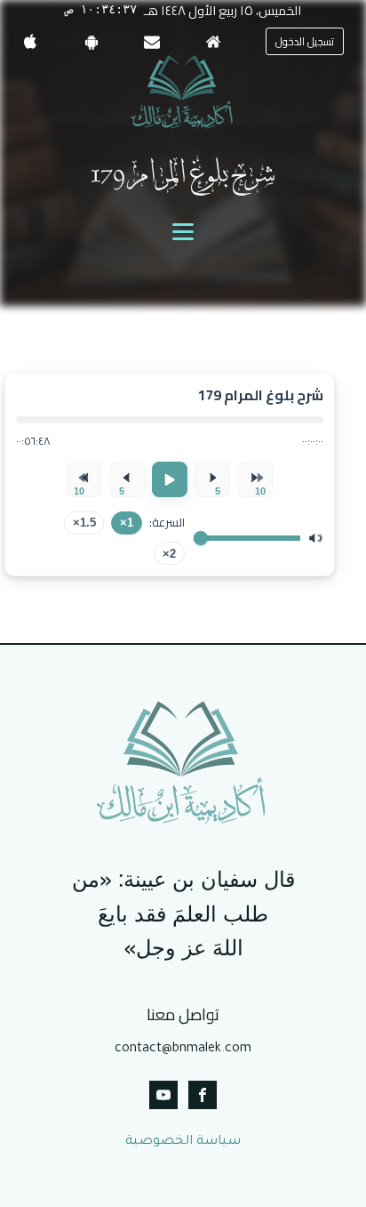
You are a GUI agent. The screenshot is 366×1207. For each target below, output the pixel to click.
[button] (304, 41)
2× (169, 553)
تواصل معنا (183, 1015)
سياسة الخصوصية (183, 1142)
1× (126, 522)
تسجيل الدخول (304, 41)
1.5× (84, 522)
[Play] (169, 479)
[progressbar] (169, 419)
